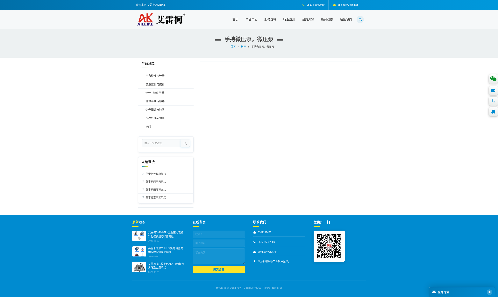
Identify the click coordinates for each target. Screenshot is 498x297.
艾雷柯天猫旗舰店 (156, 173)
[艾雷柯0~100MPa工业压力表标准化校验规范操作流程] (139, 236)
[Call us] (493, 101)
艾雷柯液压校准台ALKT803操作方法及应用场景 (166, 265)
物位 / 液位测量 (155, 92)
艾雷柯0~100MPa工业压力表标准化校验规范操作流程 (165, 234)
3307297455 (264, 232)
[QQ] (493, 111)
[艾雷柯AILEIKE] (161, 19)
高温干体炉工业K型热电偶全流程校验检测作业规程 (165, 250)
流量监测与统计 (155, 84)
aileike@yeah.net (267, 251)
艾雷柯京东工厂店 (156, 197)
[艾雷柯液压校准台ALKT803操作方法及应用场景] (139, 267)
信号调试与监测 (155, 109)
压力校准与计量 (155, 75)
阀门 (148, 126)
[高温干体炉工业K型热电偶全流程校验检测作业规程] (139, 251)
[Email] (493, 90)
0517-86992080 (266, 242)
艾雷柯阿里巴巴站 (156, 181)
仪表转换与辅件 (155, 118)
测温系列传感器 (155, 101)
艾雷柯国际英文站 (156, 189)
